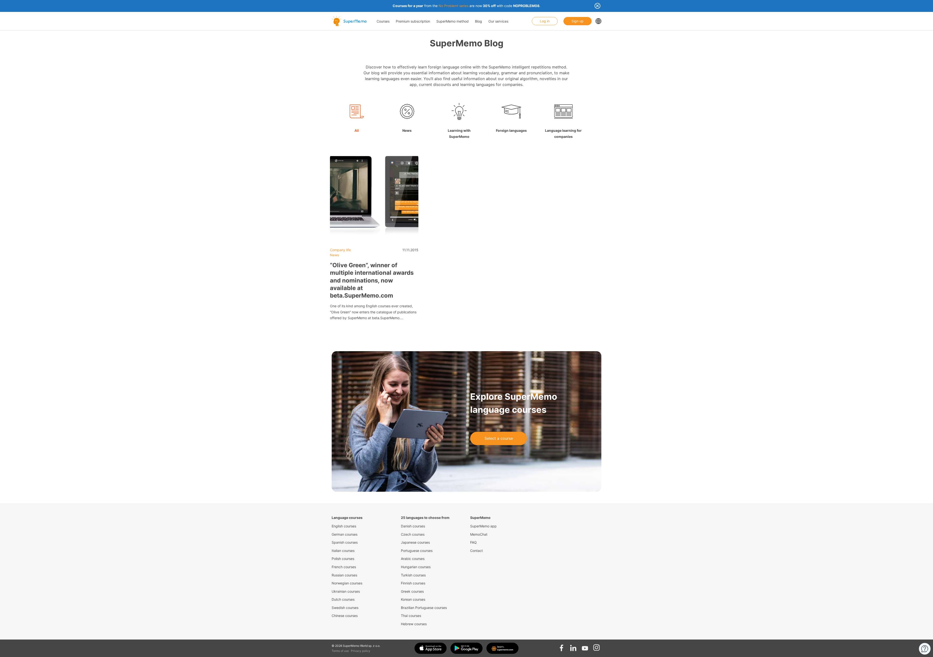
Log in (545, 21)
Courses (383, 21)
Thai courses (411, 616)
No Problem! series (453, 6)
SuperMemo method (452, 21)
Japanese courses (415, 542)
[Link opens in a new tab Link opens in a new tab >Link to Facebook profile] (561, 646)
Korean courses (413, 599)
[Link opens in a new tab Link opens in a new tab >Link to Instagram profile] (596, 646)
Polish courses (343, 559)
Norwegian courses (347, 583)
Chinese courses (345, 616)
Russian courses (344, 575)
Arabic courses (412, 559)
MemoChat (478, 534)
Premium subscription (413, 21)
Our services (498, 21)
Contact (476, 551)
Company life (340, 250)
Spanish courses (345, 542)
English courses (344, 526)
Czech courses (412, 534)
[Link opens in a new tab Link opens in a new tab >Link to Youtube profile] (585, 646)
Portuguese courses (416, 551)
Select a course (498, 438)
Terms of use (340, 651)
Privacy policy (360, 651)
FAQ (473, 542)
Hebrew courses (414, 624)
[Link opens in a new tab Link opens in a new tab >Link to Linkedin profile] (573, 646)
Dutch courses (343, 599)
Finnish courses (413, 583)
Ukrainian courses (346, 591)
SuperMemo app (483, 526)
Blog (478, 21)
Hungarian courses (416, 567)
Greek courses (412, 591)
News (334, 255)
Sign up (577, 21)
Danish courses (413, 526)
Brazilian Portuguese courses (424, 608)
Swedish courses (345, 608)
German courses (344, 534)
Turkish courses (413, 575)
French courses (344, 567)
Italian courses (343, 551)
